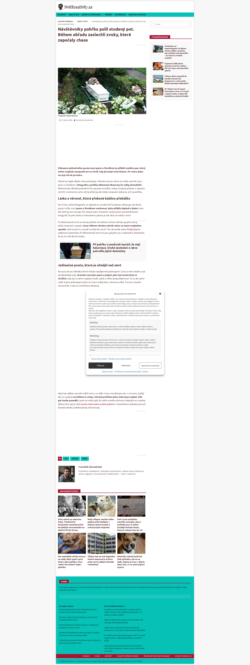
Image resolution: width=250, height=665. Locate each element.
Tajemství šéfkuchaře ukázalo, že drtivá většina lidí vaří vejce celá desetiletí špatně (176, 67)
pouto (75, 459)
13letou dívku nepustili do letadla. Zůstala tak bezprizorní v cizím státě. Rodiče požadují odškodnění (176, 79)
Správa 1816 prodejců (99, 359)
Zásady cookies (107, 371)
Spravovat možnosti (150, 365)
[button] (160, 293)
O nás (97, 656)
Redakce (86, 656)
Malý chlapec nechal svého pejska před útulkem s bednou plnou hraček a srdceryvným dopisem (101, 523)
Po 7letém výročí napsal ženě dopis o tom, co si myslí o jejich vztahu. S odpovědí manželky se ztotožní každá (177, 92)
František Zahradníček (90, 466)
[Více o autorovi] (128, 474)
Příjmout (100, 365)
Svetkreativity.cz (97, 587)
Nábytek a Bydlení (137, 14)
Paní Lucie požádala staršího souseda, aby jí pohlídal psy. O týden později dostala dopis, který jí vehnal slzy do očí (130, 524)
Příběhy (108, 14)
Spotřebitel (120, 14)
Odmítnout (125, 365)
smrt (85, 459)
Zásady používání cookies (127, 656)
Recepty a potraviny (91, 14)
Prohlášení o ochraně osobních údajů (127, 371)
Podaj (130, 229)
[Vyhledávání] (171, 24)
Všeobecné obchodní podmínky (157, 656)
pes (66, 459)
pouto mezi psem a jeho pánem (98, 404)
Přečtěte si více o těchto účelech (120, 359)
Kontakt (145, 371)
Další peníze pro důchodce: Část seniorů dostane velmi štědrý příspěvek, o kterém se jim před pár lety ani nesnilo (124, 648)
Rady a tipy (74, 14)
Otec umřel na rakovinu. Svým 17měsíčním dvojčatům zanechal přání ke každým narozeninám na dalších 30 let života (71, 524)
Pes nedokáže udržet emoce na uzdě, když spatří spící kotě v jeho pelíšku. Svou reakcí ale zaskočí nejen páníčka (72, 561)
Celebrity (61, 14)
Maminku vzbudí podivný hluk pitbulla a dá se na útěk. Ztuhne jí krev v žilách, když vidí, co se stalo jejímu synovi (131, 561)
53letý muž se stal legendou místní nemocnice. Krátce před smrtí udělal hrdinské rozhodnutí (101, 560)
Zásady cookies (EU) (183, 656)
